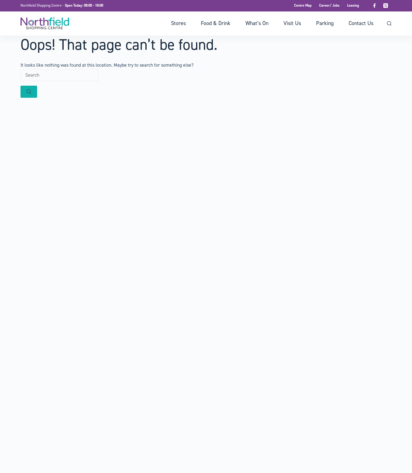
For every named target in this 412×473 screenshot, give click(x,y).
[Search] (389, 23)
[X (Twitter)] (385, 5)
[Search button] (29, 92)
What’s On (257, 23)
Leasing (353, 5)
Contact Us (361, 23)
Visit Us (292, 23)
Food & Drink (215, 23)
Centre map (303, 5)
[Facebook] (374, 5)
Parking (325, 23)
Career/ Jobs (329, 5)
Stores (178, 23)
